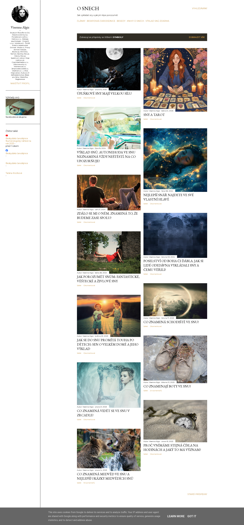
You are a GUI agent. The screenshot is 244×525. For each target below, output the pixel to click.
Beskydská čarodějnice (101, 21)
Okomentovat (89, 98)
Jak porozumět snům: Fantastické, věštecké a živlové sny (108, 278)
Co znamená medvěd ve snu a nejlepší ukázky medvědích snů (105, 476)
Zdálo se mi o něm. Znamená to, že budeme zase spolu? (107, 215)
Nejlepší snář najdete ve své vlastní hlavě (168, 197)
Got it (191, 516)
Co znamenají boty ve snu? (167, 386)
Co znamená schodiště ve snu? (171, 322)
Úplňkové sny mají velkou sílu (104, 93)
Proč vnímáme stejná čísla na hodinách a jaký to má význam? (172, 447)
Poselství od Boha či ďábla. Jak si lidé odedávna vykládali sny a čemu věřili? (173, 265)
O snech (88, 8)
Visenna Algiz (20, 27)
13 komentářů (89, 483)
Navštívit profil (20, 83)
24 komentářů (156, 391)
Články (81, 21)
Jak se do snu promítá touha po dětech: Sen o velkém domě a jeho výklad (107, 344)
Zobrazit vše (197, 37)
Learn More (176, 516)
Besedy (121, 21)
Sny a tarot (154, 114)
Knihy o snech (135, 21)
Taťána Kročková (14, 173)
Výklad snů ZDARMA (157, 21)
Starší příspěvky (197, 494)
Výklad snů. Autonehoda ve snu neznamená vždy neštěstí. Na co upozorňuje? (106, 156)
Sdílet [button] (79, 98)
